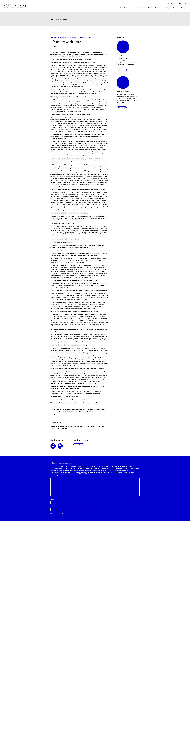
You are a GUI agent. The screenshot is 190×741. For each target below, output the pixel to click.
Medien (150, 8)
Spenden (183, 8)
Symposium (54, 38)
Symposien (141, 8)
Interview (63, 38)
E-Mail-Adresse (54, 506)
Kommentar (54, 476)
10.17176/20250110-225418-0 (58, 428)
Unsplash (65, 20)
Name (52, 499)
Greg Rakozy (58, 20)
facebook (53, 446)
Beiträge (132, 8)
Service (157, 8)
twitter (60, 446)
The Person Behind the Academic (81, 38)
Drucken (78, 444)
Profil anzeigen (122, 70)
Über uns (175, 8)
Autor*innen (166, 8)
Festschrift (123, 8)
